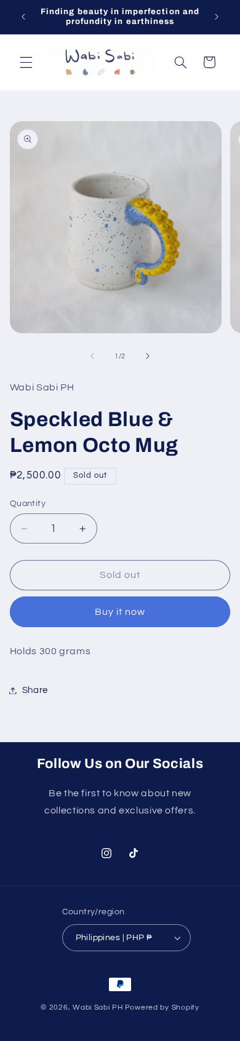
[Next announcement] (216, 16)
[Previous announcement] (23, 16)
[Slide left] (92, 356)
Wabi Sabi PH (98, 1007)
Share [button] (35, 690)
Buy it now (120, 612)
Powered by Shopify (162, 1007)
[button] (26, 62)
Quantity (28, 503)
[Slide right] (147, 356)
